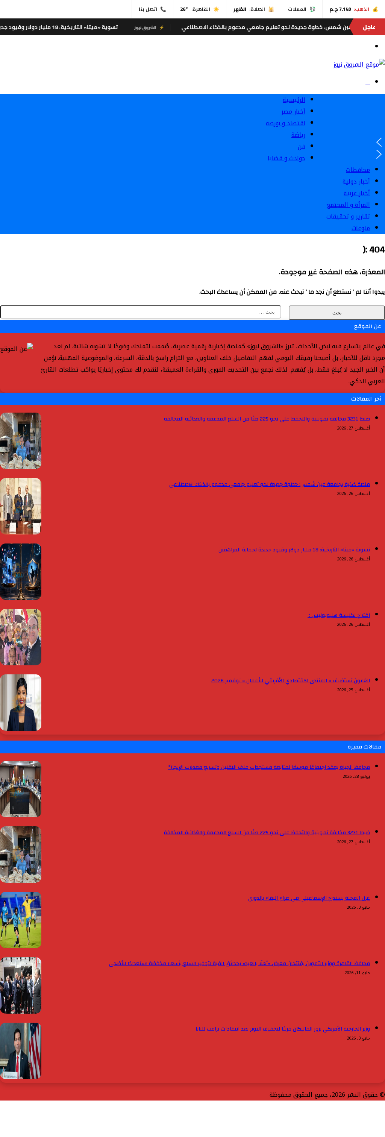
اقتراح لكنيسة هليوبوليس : (339, 615)
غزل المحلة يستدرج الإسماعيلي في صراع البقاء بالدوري (309, 898)
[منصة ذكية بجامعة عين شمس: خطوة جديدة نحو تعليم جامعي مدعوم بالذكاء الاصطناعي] (20, 532)
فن (301, 146)
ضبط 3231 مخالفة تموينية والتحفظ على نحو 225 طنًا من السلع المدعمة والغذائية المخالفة (267, 419)
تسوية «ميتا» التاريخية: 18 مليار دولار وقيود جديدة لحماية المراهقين (294, 550)
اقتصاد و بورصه (285, 123)
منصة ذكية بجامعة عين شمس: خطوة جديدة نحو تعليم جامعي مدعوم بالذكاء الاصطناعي (269, 484)
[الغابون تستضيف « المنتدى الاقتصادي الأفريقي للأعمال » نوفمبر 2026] (20, 729)
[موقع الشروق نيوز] (359, 64)
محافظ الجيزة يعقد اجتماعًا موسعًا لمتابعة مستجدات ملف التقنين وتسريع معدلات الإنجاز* (269, 767)
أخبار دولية (356, 181)
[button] (345, 142)
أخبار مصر (293, 111)
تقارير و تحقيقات (348, 216)
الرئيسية (294, 100)
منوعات (361, 228)
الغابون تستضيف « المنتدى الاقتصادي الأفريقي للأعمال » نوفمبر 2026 (290, 681)
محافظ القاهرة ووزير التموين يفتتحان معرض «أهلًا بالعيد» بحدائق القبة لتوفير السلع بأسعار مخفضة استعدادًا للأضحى (239, 963)
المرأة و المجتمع (348, 205)
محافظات (358, 170)
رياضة (298, 135)
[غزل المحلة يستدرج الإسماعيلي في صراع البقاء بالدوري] (20, 946)
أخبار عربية (357, 193)
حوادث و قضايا (286, 158)
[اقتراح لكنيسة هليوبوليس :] (20, 663)
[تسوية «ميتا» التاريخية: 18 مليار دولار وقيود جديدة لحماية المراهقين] (20, 598)
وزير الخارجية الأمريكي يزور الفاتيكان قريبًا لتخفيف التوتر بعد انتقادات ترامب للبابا (283, 1029)
